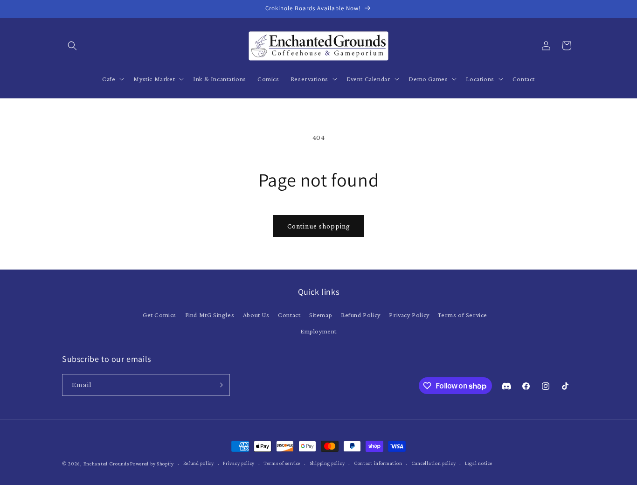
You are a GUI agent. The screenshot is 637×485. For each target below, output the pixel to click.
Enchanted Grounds (106, 463)
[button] (72, 45)
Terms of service (282, 463)
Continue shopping (318, 226)
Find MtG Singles (210, 315)
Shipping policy (327, 463)
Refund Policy (361, 315)
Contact (289, 315)
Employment (318, 331)
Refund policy (198, 463)
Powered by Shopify (152, 463)
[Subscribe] (219, 385)
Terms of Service (462, 315)
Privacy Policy (409, 315)
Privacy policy (239, 463)
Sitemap (320, 315)
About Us (256, 315)
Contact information (378, 463)
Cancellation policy (433, 463)
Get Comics (159, 315)
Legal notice (478, 463)
